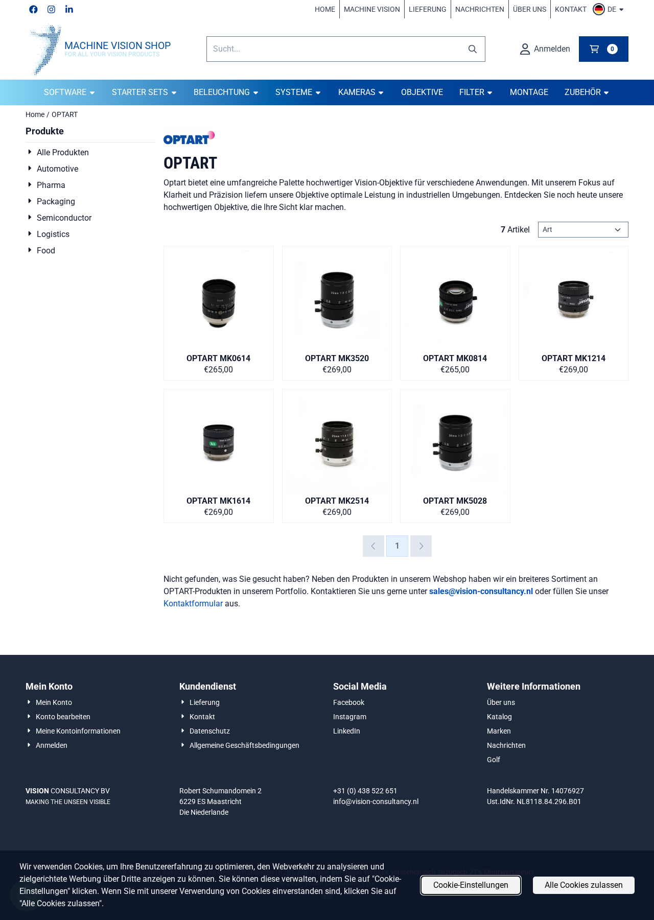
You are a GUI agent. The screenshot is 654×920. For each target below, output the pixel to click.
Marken (499, 731)
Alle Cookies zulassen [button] (584, 885)
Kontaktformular (193, 603)
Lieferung (428, 9)
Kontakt (571, 9)
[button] (609, 9)
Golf (493, 760)
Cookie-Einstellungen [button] (470, 885)
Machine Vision (372, 9)
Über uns (529, 9)
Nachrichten (479, 9)
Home (325, 9)
